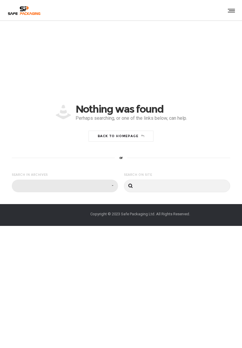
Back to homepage (118, 136)
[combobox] (65, 186)
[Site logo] (24, 10)
